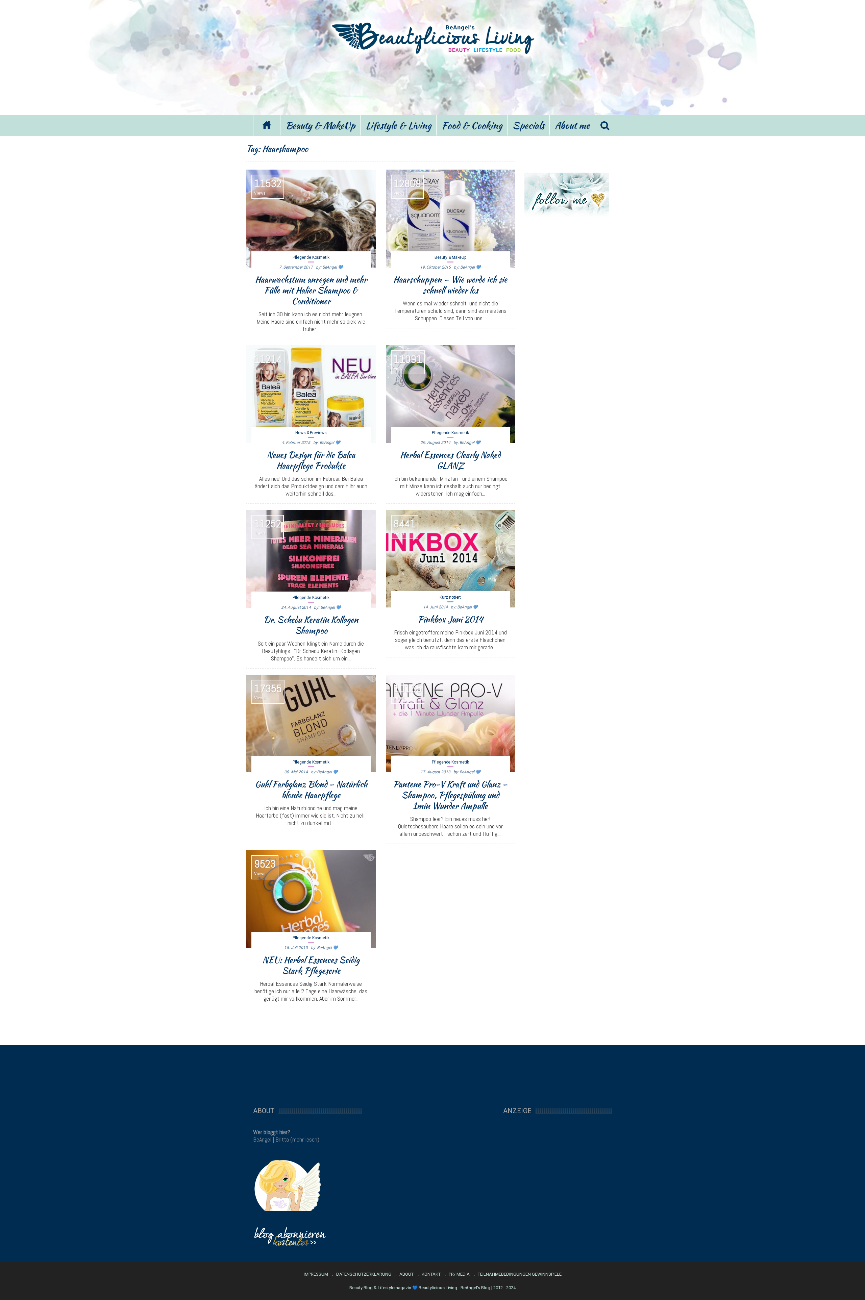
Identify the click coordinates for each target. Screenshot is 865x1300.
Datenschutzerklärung (363, 1274)
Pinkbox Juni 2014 (450, 619)
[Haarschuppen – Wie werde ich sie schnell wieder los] (450, 219)
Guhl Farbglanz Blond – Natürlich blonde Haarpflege (311, 789)
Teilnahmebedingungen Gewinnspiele (520, 1274)
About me (572, 125)
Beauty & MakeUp (320, 125)
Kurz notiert (450, 597)
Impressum (316, 1274)
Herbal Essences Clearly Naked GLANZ (450, 460)
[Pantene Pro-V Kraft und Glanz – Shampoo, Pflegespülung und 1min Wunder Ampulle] (450, 724)
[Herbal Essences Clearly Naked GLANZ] (450, 394)
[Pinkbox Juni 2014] (450, 558)
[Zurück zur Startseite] (266, 125)
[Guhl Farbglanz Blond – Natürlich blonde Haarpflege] (311, 724)
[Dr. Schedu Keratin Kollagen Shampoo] (311, 559)
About (406, 1274)
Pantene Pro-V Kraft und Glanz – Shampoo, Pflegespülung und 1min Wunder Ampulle (450, 795)
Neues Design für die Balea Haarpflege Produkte (311, 460)
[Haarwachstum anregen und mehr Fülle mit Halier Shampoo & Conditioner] (311, 219)
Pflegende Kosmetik (311, 257)
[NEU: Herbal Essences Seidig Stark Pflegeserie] (311, 899)
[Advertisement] (432, 84)
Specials (528, 125)
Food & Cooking (472, 125)
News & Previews (311, 432)
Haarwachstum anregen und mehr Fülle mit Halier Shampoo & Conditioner (311, 290)
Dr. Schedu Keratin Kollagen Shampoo (311, 625)
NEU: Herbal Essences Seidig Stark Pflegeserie (311, 965)
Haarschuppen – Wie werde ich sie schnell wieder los (450, 284)
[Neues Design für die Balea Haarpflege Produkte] (311, 394)
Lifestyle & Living (398, 125)
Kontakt (431, 1274)
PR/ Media (459, 1274)
